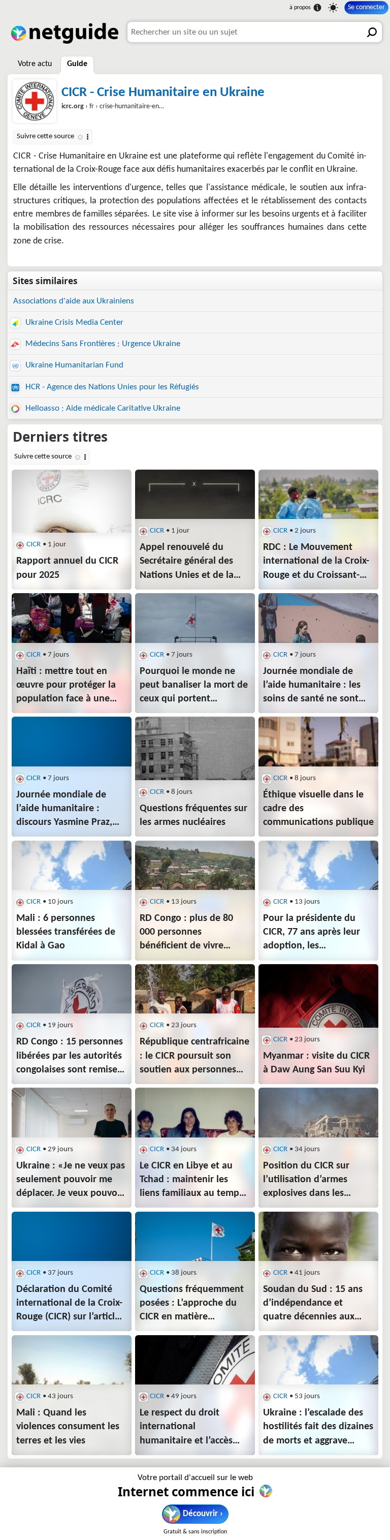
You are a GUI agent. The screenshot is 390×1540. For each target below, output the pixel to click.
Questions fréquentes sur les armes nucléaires (193, 815)
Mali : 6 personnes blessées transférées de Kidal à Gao (65, 932)
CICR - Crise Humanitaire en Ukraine (163, 93)
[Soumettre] (372, 32)
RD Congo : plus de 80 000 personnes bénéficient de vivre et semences (186, 933)
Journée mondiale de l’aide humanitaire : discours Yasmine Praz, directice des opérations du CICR (67, 809)
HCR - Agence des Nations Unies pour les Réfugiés (111, 387)
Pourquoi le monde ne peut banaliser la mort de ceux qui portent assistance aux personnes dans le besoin (194, 686)
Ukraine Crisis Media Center (73, 322)
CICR (33, 544)
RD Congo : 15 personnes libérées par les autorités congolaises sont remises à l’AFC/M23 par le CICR (69, 1056)
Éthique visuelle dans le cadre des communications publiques (318, 808)
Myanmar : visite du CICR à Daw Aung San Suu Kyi (316, 1063)
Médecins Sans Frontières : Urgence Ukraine (101, 344)
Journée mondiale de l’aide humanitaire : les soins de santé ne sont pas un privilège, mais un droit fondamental (316, 686)
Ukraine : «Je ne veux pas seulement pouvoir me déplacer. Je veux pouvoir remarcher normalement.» (71, 1180)
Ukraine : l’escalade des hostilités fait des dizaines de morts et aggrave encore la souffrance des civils (318, 1427)
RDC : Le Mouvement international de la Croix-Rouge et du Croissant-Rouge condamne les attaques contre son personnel (316, 562)
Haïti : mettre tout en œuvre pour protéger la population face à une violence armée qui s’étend (66, 686)
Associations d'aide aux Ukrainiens (73, 301)
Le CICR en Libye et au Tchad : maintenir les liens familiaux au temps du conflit (191, 1180)
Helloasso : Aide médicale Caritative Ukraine (101, 408)
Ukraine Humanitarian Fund (73, 365)
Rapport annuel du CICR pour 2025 (67, 568)
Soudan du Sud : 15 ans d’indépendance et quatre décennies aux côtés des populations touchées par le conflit (313, 1304)
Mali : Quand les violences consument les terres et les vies (67, 1426)
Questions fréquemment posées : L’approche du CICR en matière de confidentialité (192, 1304)
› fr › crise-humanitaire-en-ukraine (121, 106)
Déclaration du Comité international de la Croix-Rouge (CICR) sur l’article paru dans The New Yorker (69, 1304)
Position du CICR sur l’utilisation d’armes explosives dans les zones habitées (306, 1180)
